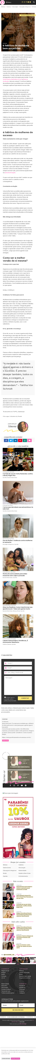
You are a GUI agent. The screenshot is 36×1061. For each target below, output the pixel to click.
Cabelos (9, 6)
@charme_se (9, 954)
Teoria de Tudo (5, 991)
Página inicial (5, 970)
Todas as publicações (7, 993)
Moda (5, 873)
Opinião (5, 43)
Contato (3, 976)
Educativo (4, 985)
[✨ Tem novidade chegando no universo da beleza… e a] (3, 960)
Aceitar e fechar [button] (15, 1058)
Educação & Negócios (25, 6)
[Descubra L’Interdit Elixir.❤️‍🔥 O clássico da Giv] (15, 960)
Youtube (21, 991)
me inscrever (18, 1010)
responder (5, 740)
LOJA (3, 978)
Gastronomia (7, 867)
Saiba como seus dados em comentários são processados (17, 710)
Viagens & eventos (24, 978)
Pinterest (22, 989)
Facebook (22, 985)
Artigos (3, 972)
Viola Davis (7, 79)
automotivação (10, 172)
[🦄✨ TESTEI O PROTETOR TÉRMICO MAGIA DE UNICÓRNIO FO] (33, 960)
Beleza (3, 6)
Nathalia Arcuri (16, 79)
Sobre (3, 974)
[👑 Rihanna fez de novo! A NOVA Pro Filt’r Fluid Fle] (27, 960)
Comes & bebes (6, 989)
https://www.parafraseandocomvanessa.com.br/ (16, 737)
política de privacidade (10, 700)
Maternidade (22, 870)
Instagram (22, 987)
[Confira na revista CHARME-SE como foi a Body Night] (21, 960)
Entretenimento (23, 876)
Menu (9, 2)
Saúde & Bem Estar (12, 477)
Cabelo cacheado (24, 972)
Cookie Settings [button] (6, 1058)
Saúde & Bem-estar (25, 976)
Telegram (22, 993)
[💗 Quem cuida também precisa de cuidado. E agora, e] (9, 960)
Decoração (15, 6)
